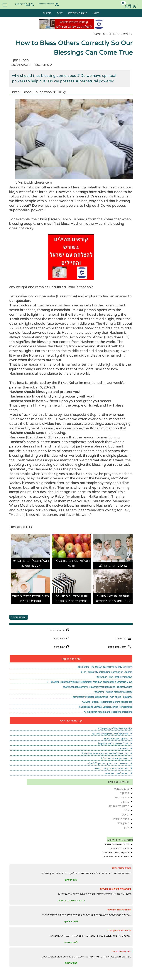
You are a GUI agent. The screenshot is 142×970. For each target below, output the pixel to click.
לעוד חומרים (71, 942)
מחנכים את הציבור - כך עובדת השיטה (111, 768)
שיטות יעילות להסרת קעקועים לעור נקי (110, 733)
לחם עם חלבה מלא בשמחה (115, 738)
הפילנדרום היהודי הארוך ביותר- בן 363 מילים (107, 763)
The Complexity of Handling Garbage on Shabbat (107, 672)
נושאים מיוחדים (77, 13)
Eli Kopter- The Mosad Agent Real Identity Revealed (105, 667)
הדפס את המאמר (56, 630)
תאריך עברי (123, 823)
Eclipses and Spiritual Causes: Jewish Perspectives (106, 706)
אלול (126, 810)
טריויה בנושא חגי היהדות (116, 844)
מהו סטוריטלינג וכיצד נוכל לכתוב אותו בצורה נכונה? (105, 753)
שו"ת (60, 13)
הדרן (126, 827)
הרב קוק (124, 793)
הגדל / (123, 646)
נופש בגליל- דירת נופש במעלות (115, 888)
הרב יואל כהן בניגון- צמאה (116, 773)
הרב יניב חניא (121, 797)
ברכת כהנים (44, 92)
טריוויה (47, 13)
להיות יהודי (123, 748)
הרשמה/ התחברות (46, 3)
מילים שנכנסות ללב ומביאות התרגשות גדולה (30, 598)
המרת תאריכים (121, 819)
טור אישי (99, 34)
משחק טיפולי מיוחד (121, 868)
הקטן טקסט (113, 646)
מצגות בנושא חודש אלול (116, 856)
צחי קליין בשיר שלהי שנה (116, 852)
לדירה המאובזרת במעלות (71, 900)
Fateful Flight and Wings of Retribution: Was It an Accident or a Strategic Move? (89, 681)
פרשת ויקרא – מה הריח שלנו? (114, 758)
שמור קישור (59, 646)
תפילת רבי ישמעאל (119, 806)
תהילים (125, 814)
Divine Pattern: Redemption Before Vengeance (108, 701)
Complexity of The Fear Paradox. (113, 728)
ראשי (96, 13)
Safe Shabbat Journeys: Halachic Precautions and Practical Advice (98, 686)
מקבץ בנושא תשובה (118, 848)
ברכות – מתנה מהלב (113, 566)
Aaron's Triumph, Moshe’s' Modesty (114, 691)
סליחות (125, 801)
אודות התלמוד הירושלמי (119, 909)
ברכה (28, 92)
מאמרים (114, 34)
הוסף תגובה (18, 617)
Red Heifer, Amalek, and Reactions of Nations (109, 711)
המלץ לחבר (121, 638)
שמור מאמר (59, 638)
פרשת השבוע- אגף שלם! (119, 930)
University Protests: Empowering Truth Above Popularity (103, 696)
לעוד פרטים (71, 879)
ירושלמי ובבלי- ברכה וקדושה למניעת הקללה (30, 563)
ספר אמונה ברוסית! (121, 951)
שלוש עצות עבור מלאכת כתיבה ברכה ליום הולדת (71, 598)
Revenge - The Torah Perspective (115, 677)
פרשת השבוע (121, 788)
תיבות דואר (20, 4)
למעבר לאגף (71, 921)
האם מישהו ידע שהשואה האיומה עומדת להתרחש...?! (113, 598)
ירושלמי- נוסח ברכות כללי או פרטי (71, 563)
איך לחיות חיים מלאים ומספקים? (113, 743)
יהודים (16, 92)
